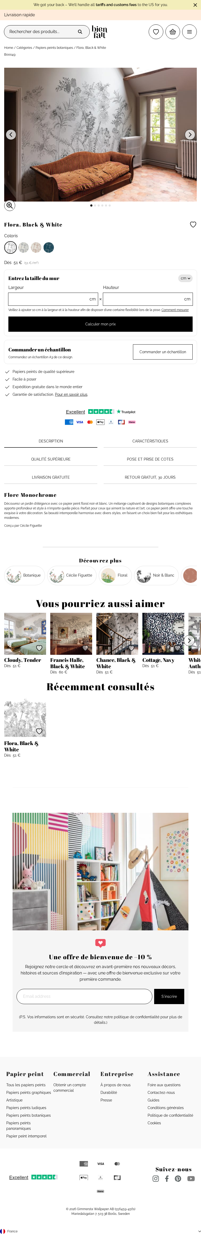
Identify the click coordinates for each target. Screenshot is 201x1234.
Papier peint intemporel (26, 1136)
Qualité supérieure (51, 459)
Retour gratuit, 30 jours (150, 477)
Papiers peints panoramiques (18, 1126)
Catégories (24, 48)
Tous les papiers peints (26, 1085)
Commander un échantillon (162, 352)
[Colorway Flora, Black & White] (10, 247)
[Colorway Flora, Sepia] (36, 247)
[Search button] (80, 31)
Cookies (154, 1123)
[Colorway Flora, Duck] (48, 247)
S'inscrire (169, 996)
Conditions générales (166, 1108)
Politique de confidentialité (170, 1115)
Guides (153, 1100)
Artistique (14, 1100)
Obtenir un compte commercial (69, 1088)
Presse (106, 1100)
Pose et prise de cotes (150, 459)
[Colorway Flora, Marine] (23, 247)
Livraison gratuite (51, 477)
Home (8, 48)
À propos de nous (115, 1085)
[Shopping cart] (172, 31)
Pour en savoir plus (71, 394)
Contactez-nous (161, 1092)
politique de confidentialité (136, 1017)
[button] (156, 31)
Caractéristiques (150, 441)
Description (51, 441)
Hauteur (147, 293)
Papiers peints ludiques (26, 1108)
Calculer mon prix (100, 324)
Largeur (52, 293)
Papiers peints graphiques (28, 1092)
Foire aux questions (164, 1085)
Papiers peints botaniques (54, 48)
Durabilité (108, 1092)
